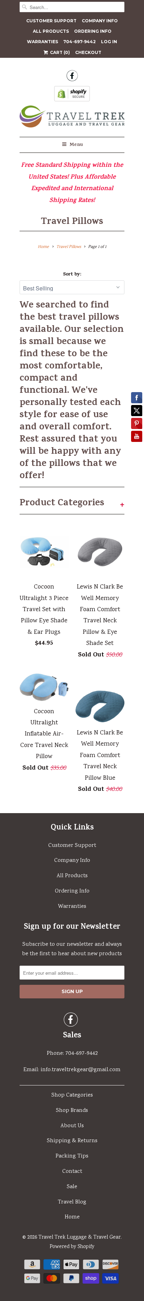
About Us (72, 1126)
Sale (72, 1187)
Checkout (88, 52)
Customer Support (51, 20)
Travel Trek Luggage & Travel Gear (79, 1237)
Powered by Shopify (72, 1247)
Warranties (42, 41)
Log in (109, 41)
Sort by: (72, 275)
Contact (72, 1172)
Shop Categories (72, 1095)
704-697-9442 (79, 41)
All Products (51, 31)
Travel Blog (72, 1202)
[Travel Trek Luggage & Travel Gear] (72, 119)
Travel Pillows (72, 222)
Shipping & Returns (72, 1141)
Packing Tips (72, 1156)
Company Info (100, 20)
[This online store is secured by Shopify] (72, 96)
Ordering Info (92, 31)
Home (72, 1217)
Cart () (59, 52)
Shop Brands (72, 1111)
